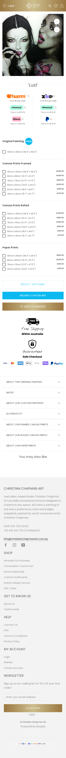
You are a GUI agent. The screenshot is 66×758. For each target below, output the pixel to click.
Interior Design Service (17, 582)
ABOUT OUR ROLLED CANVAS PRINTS (26, 435)
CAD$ (11, 6)
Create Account (13, 668)
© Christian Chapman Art (33, 721)
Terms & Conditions (15, 636)
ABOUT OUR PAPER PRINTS (21, 445)
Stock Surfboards (14, 571)
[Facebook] (6, 545)
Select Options (33, 284)
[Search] (50, 5)
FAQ (6, 630)
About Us (9, 603)
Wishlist (8, 662)
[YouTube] (23, 545)
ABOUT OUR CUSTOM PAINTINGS (24, 403)
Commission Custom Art (18, 566)
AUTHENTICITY (14, 413)
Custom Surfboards (15, 577)
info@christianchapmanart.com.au (26, 539)
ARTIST (10, 392)
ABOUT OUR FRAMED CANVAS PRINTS (27, 424)
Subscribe (33, 708)
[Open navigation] (4, 6)
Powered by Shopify (33, 726)
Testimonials (11, 609)
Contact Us (11, 624)
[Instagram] (14, 545)
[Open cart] (61, 5)
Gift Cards (10, 588)
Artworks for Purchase (17, 560)
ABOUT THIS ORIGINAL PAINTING (24, 382)
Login (7, 656)
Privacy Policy (12, 641)
